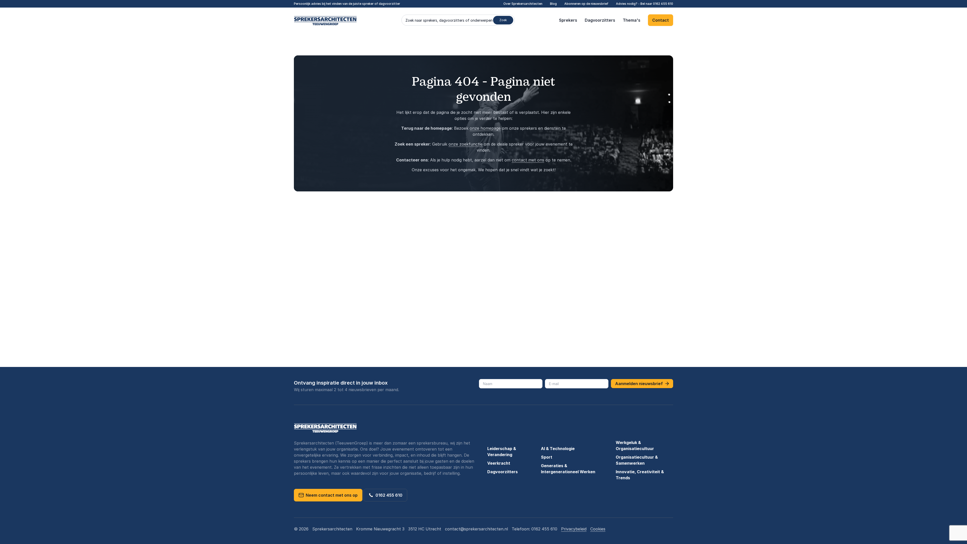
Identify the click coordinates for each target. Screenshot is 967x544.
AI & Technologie (558, 448)
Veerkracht (498, 463)
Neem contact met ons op (331, 495)
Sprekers (568, 20)
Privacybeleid (573, 528)
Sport (546, 457)
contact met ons (528, 159)
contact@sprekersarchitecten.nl (476, 528)
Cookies (597, 528)
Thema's (631, 20)
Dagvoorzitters (600, 20)
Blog (553, 4)
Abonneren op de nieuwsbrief (586, 4)
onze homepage (485, 128)
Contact (660, 20)
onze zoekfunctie (465, 144)
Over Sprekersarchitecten (522, 4)
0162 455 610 (663, 4)
